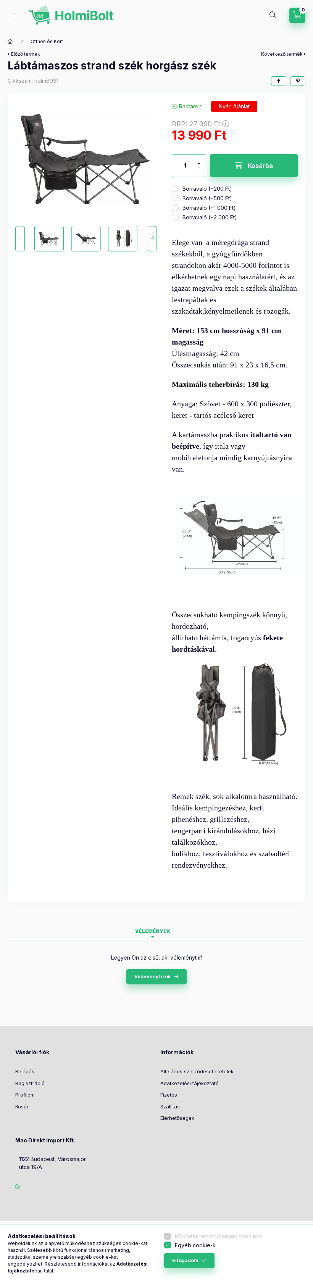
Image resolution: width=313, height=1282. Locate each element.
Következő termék (282, 54)
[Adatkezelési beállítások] (17, 1186)
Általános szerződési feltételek (197, 1071)
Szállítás (170, 1106)
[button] (85, 160)
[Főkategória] (10, 41)
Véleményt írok (152, 976)
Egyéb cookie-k (195, 1245)
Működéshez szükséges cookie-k (218, 1236)
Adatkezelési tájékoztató (189, 1083)
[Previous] (20, 238)
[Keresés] (273, 15)
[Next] (151, 238)
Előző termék (25, 54)
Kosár (22, 1106)
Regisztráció (30, 1083)
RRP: (196, 124)
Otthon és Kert (47, 41)
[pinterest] (297, 80)
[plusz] (199, 160)
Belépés (24, 1071)
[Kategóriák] (14, 15)
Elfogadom (185, 1260)
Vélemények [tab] (152, 931)
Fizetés (168, 1095)
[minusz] (199, 171)
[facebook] (278, 80)
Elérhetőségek (177, 1118)
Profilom (25, 1095)
